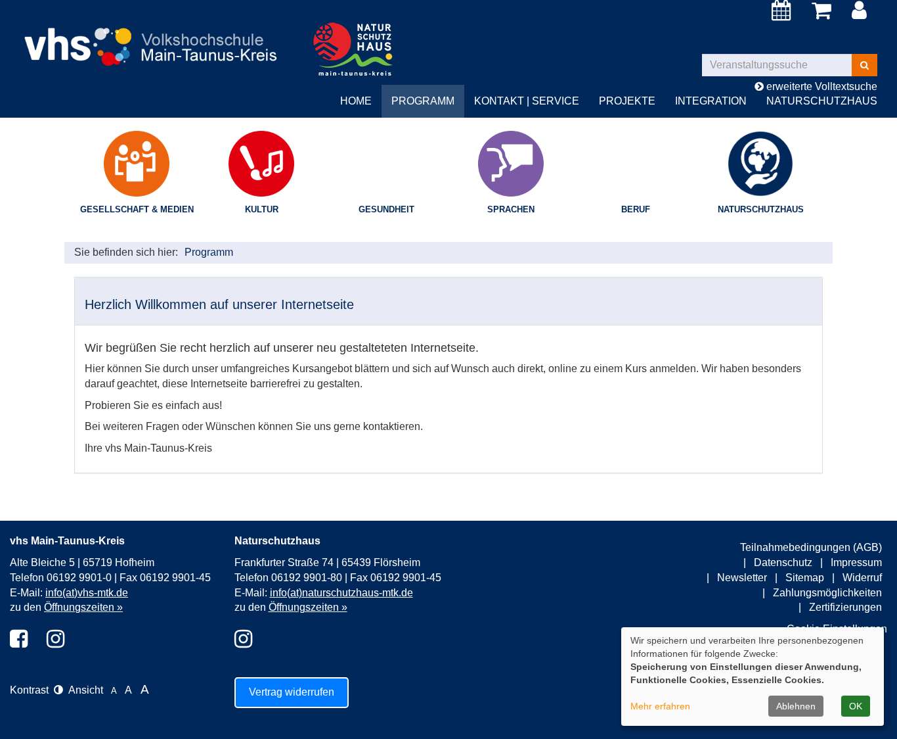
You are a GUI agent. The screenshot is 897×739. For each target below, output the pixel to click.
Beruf (635, 209)
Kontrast (32, 690)
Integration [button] (711, 101)
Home (356, 101)
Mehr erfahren (660, 706)
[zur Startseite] (156, 35)
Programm (209, 252)
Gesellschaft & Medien (137, 209)
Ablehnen (796, 706)
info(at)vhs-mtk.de (86, 592)
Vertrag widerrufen (291, 692)
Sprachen (511, 209)
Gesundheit (386, 209)
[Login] (861, 11)
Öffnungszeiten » (83, 607)
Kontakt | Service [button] (526, 101)
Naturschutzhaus (761, 209)
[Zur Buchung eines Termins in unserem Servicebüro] (784, 14)
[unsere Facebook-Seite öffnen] (19, 640)
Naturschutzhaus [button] (821, 101)
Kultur (261, 209)
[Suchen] (864, 65)
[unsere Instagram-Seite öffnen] (55, 640)
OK (855, 706)
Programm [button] (422, 101)
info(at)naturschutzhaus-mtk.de (341, 592)
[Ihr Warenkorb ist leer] (824, 11)
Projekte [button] (627, 101)
